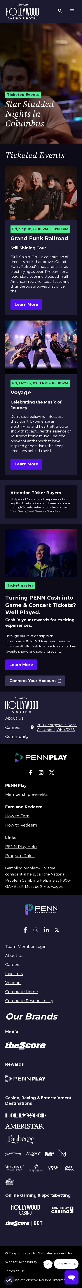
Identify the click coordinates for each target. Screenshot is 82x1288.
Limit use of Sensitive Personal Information (38, 1280)
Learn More (21, 664)
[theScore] (25, 1046)
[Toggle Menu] (72, 11)
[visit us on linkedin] (46, 931)
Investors (14, 973)
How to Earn (17, 816)
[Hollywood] (25, 1116)
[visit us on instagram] (41, 773)
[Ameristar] (24, 1127)
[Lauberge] (20, 1140)
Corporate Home (21, 991)
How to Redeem (21, 825)
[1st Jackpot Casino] (9, 1182)
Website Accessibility (21, 1262)
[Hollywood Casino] (25, 1210)
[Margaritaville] (15, 1169)
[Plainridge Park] (36, 1168)
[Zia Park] (69, 1169)
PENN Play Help (21, 846)
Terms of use (15, 1271)
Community (17, 736)
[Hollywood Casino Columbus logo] (22, 11)
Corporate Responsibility (29, 1000)
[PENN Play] (25, 1079)
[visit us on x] (51, 773)
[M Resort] (63, 1154)
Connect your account (32, 682)
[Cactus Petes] (49, 1154)
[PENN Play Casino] (62, 1210)
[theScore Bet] (24, 1224)
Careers (12, 727)
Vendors (13, 982)
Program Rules (20, 855)
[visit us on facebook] (30, 773)
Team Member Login (26, 946)
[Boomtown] (33, 1154)
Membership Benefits (26, 794)
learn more (26, 304)
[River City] (54, 1169)
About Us (14, 718)
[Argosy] (13, 1154)
